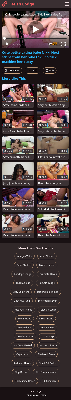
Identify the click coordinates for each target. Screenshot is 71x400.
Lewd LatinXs (47, 327)
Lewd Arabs (24, 318)
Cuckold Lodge (47, 282)
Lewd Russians (25, 336)
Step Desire (21, 372)
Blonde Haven (46, 265)
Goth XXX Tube (22, 300)
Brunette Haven (48, 274)
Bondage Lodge (22, 274)
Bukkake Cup (23, 282)
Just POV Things (23, 309)
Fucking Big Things (47, 291)
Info (51, 70)
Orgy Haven (22, 354)
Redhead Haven (22, 363)
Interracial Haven (47, 300)
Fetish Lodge (21, 4)
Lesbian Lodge (48, 309)
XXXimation (49, 381)
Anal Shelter (47, 256)
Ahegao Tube (24, 256)
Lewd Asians (46, 318)
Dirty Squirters (21, 291)
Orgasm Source (48, 345)
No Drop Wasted (23, 345)
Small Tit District (48, 363)
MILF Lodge (47, 336)
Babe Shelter (24, 265)
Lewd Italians (24, 327)
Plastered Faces (46, 354)
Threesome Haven (25, 381)
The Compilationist (46, 372)
